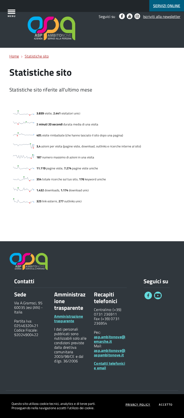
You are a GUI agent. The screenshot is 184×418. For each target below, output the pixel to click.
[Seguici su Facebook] (148, 298)
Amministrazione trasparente (68, 318)
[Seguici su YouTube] (158, 298)
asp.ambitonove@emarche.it (109, 339)
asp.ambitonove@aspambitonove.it (109, 353)
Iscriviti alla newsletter (161, 16)
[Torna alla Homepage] (31, 21)
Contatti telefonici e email (109, 365)
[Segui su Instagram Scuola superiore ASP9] (137, 16)
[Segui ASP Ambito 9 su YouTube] (129, 16)
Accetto (165, 404)
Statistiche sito (37, 56)
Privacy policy (138, 404)
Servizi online (166, 6)
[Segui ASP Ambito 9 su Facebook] (122, 16)
